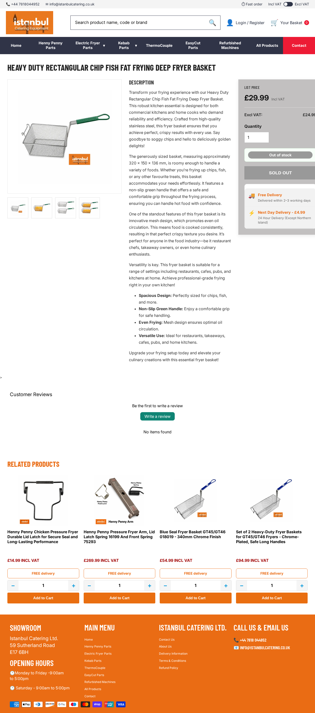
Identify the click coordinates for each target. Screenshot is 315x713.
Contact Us (166, 639)
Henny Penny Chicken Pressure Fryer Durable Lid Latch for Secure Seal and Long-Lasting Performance (42, 536)
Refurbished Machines (99, 682)
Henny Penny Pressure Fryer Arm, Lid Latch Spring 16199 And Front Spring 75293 (119, 536)
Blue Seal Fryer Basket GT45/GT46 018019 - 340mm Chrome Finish (192, 534)
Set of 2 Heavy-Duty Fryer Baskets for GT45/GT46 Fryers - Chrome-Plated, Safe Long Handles (269, 536)
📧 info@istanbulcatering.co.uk (262, 647)
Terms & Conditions (172, 660)
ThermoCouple (94, 667)
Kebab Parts (92, 660)
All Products (92, 689)
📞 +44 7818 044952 (250, 639)
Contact (89, 696)
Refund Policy (168, 667)
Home (88, 639)
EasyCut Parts (94, 675)
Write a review (157, 416)
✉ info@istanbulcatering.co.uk (70, 4)
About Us (165, 646)
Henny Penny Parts (97, 646)
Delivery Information (173, 653)
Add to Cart (43, 598)
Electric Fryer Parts (97, 653)
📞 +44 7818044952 (23, 4)
